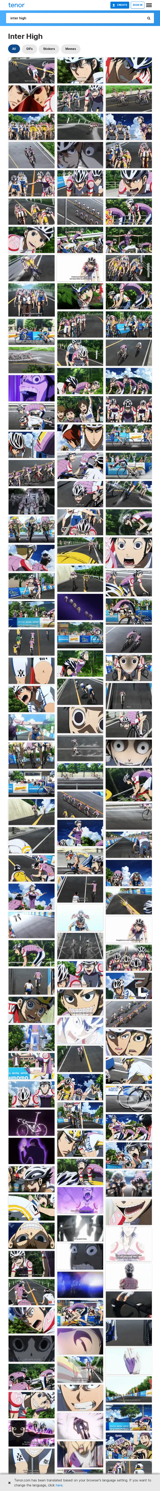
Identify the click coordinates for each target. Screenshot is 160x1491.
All (14, 49)
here (59, 1485)
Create (122, 4)
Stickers (49, 49)
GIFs (29, 49)
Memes (70, 49)
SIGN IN (137, 4)
